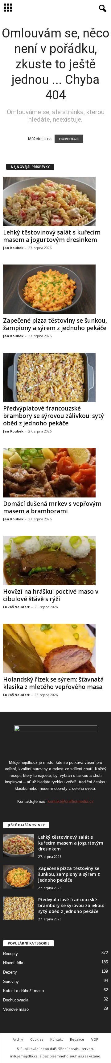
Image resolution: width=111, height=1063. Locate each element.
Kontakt (56, 1039)
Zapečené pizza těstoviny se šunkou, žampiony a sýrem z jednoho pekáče (55, 324)
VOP (94, 1039)
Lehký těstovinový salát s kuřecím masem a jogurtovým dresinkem (52, 236)
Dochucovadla (15, 1000)
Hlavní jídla (13, 963)
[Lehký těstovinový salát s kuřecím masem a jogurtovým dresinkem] (55, 201)
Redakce (77, 1039)
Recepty (10, 953)
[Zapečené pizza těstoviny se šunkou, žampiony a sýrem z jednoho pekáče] (55, 289)
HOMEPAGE (69, 139)
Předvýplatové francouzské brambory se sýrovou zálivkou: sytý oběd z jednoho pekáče (53, 415)
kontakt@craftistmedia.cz (71, 801)
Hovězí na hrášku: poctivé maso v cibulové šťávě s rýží (50, 595)
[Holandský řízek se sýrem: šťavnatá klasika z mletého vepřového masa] (55, 648)
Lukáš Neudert (16, 607)
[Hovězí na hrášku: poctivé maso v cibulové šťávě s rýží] (55, 560)
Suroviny (11, 981)
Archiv (18, 1039)
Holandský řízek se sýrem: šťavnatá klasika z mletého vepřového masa (53, 683)
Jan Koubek (13, 247)
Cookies (36, 1039)
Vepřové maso (16, 1009)
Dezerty (10, 972)
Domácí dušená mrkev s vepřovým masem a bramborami (52, 507)
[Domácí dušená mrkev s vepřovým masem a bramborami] (55, 472)
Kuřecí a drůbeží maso (23, 990)
